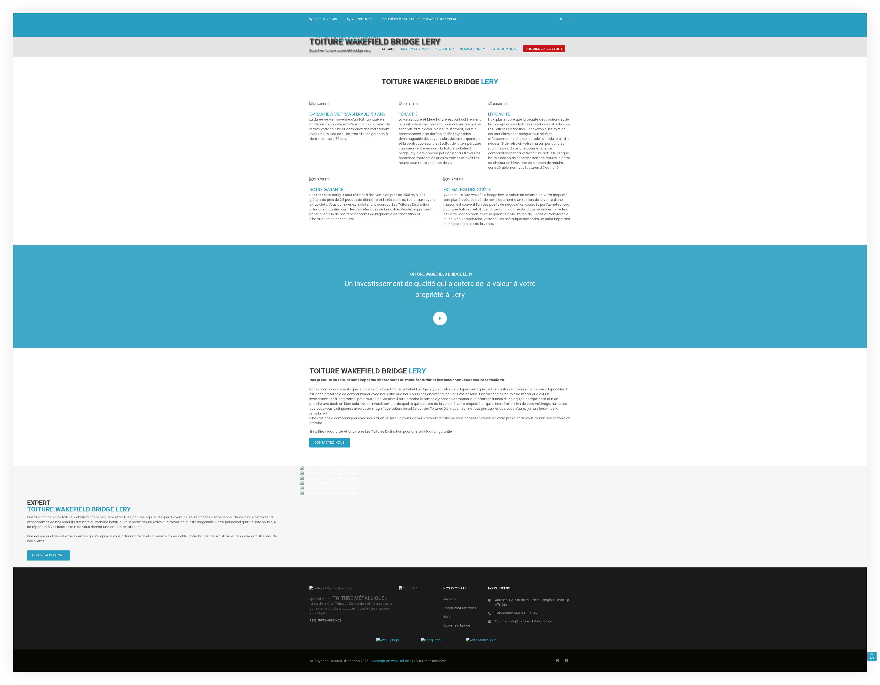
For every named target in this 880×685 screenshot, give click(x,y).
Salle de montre (505, 49)
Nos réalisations (48, 555)
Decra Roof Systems (459, 608)
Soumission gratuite (544, 49)
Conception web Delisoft (391, 661)
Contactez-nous (329, 442)
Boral (447, 616)
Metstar (449, 599)
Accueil (388, 49)
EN (569, 19)
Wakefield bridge (456, 625)
